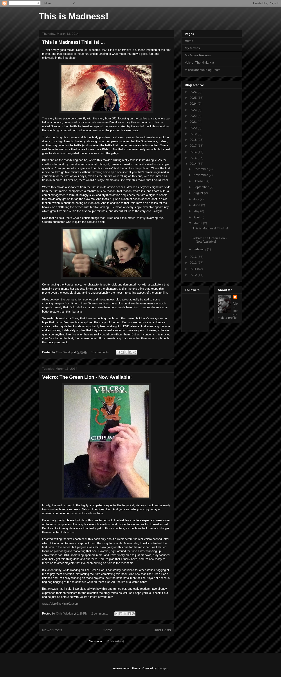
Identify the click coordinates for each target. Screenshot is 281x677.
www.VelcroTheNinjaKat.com (60, 603)
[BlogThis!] (122, 352)
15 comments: (100, 352)
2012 (194, 262)
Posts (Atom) (115, 641)
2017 (194, 145)
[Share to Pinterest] (135, 352)
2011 (193, 269)
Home (107, 630)
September (201, 187)
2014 (194, 163)
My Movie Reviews (198, 55)
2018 (194, 139)
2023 (194, 110)
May (196, 211)
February (200, 249)
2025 (194, 97)
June (197, 205)
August (198, 193)
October (199, 181)
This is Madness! (73, 16)
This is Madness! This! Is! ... (73, 42)
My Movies (192, 48)
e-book (92, 513)
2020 (194, 128)
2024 (194, 103)
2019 (194, 133)
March (198, 223)
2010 (194, 274)
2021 (194, 121)
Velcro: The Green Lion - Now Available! (87, 377)
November (201, 175)
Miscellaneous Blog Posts (202, 69)
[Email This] (118, 352)
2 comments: (100, 613)
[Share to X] (126, 352)
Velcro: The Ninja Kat (199, 62)
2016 (194, 152)
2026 (194, 91)
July (196, 199)
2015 (194, 157)
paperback (77, 513)
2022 (194, 115)
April (196, 217)
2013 (194, 256)
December (201, 169)
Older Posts (162, 630)
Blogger (162, 668)
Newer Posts (52, 630)
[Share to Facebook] (130, 352)
